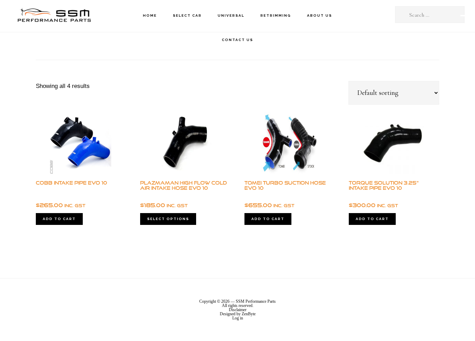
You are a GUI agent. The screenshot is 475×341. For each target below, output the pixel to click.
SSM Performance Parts (53, 16)
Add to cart (59, 219)
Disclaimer (238, 309)
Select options (168, 219)
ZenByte (249, 313)
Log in (237, 318)
